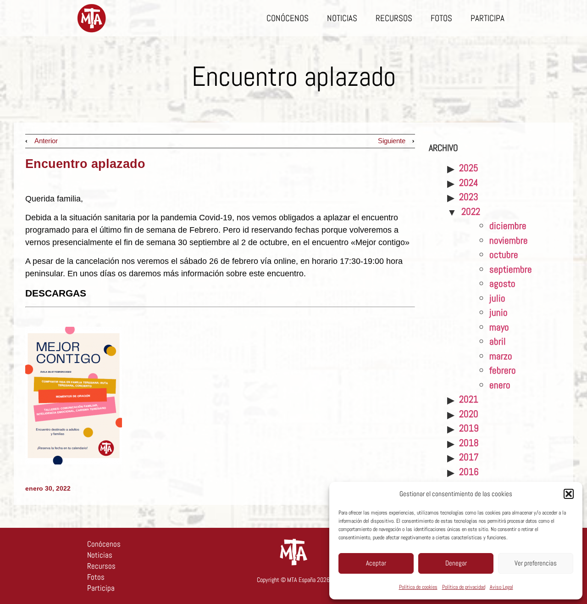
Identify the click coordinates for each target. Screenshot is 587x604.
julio (497, 298)
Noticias (342, 18)
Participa (487, 18)
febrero (502, 370)
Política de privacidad (463, 587)
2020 (468, 414)
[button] (568, 493)
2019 (469, 428)
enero (499, 385)
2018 (469, 442)
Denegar (456, 563)
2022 (470, 211)
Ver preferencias (536, 563)
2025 (468, 168)
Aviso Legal (501, 587)
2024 (468, 182)
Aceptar (376, 563)
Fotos (441, 18)
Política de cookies (418, 587)
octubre (503, 254)
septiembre (510, 269)
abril (497, 341)
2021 (468, 399)
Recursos (394, 18)
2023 (468, 196)
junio (498, 312)
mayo (499, 327)
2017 (469, 457)
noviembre (508, 240)
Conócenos (287, 18)
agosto (502, 283)
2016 (469, 471)
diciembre (507, 225)
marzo (500, 356)
